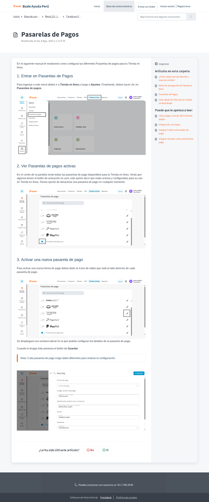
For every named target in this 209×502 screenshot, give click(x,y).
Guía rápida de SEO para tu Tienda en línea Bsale (175, 101)
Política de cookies (126, 497)
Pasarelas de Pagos (168, 94)
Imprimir (164, 64)
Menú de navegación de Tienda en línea (175, 87)
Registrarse (183, 6)
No (92, 450)
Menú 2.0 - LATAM (54, 16)
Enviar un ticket (146, 6)
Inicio (97, 6)
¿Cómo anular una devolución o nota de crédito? (174, 78)
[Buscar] (191, 16)
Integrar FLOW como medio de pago (174, 131)
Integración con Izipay (169, 124)
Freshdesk (106, 497)
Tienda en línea (74, 16)
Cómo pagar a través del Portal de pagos (175, 117)
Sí (107, 450)
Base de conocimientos (119, 6)
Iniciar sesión (167, 6)
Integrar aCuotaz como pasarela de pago (176, 140)
